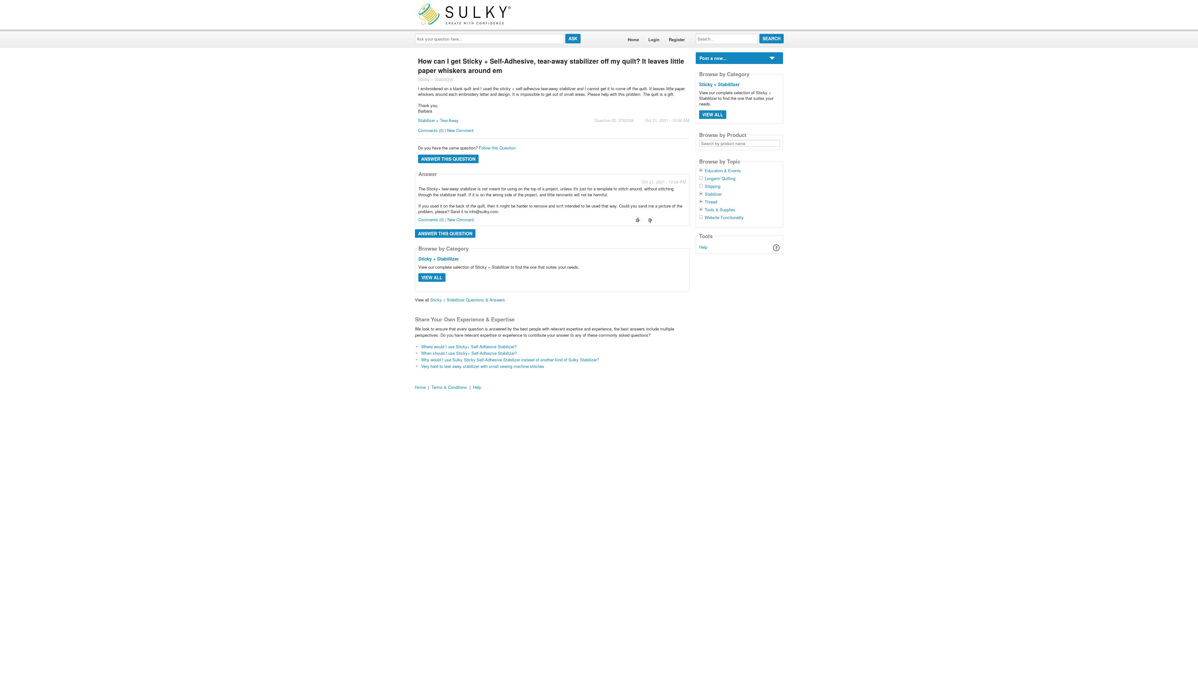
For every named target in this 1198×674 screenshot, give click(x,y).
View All (431, 277)
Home (633, 39)
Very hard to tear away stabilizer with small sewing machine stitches (482, 366)
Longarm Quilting (720, 178)
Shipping (712, 186)
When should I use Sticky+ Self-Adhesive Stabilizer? (469, 353)
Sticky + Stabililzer (438, 258)
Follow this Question (497, 148)
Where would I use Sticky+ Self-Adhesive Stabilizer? (469, 346)
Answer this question (448, 159)
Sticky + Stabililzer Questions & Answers (467, 300)
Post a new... (713, 58)
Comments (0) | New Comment (446, 130)
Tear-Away (449, 120)
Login (654, 39)
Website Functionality (724, 217)
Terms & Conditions (449, 387)
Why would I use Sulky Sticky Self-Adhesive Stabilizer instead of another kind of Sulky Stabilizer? (510, 360)
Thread (711, 202)
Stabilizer (426, 120)
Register (677, 39)
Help (703, 247)
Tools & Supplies (720, 210)
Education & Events (723, 170)
